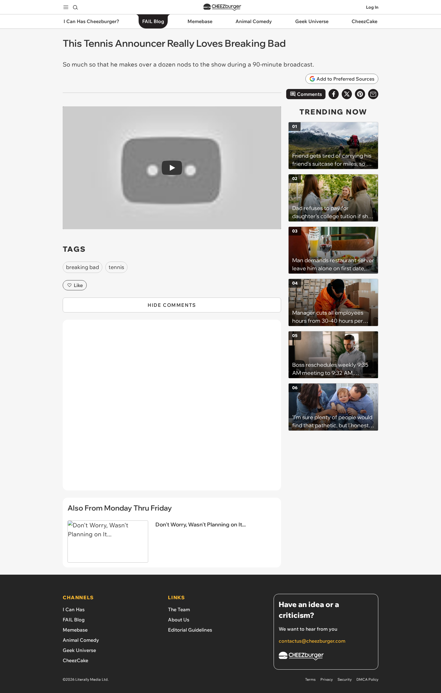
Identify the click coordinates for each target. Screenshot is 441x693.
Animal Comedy (81, 640)
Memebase (75, 630)
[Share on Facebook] (333, 94)
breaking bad (82, 267)
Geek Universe (79, 650)
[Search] (75, 7)
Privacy (326, 679)
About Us (178, 620)
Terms (310, 679)
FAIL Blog (74, 620)
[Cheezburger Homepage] (222, 7)
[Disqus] (172, 408)
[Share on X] (347, 94)
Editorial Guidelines (190, 630)
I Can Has (74, 609)
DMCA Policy (367, 679)
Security (345, 679)
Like (78, 285)
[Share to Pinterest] (360, 94)
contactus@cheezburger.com (312, 641)
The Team (179, 609)
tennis (116, 267)
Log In (372, 7)
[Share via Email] (373, 94)
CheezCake (75, 660)
